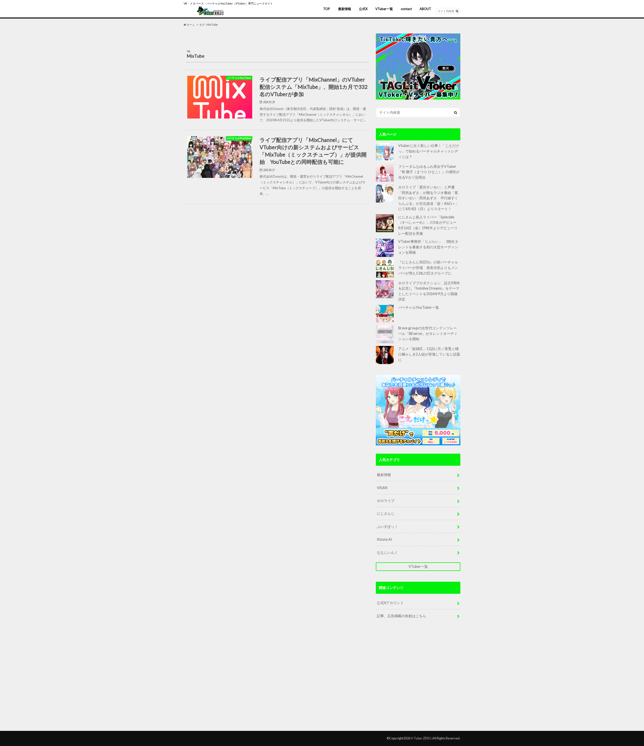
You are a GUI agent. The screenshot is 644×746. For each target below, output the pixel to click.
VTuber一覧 (384, 9)
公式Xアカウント (390, 603)
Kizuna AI (384, 539)
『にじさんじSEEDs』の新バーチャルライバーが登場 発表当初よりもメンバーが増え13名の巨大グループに (428, 267)
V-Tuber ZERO (421, 738)
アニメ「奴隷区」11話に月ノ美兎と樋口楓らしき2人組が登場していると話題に (429, 354)
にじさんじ (385, 513)
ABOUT (425, 9)
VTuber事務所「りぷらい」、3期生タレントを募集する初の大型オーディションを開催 (428, 246)
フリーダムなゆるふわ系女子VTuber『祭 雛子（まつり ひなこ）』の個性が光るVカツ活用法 (429, 171)
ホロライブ (385, 500)
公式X (363, 9)
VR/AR (382, 488)
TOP (326, 9)
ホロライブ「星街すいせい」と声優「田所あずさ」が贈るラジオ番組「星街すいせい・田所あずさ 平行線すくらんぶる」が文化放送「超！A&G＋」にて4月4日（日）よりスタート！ (428, 198)
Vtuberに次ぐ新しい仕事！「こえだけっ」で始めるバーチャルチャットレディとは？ (428, 151)
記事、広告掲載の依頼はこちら (401, 616)
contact (406, 9)
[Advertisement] (418, 679)
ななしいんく (387, 552)
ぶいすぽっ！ (387, 526)
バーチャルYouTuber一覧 (418, 307)
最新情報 (344, 9)
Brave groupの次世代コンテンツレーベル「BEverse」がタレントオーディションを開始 (427, 333)
